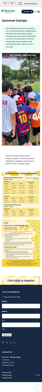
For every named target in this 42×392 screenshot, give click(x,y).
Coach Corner (7, 378)
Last (3, 329)
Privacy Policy (7, 375)
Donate (26, 11)
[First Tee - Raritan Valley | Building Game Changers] (11, 11)
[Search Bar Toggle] (35, 12)
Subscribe (6, 335)
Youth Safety (20, 3)
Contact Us (12, 3)
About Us (5, 3)
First (3, 320)
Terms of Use (6, 372)
